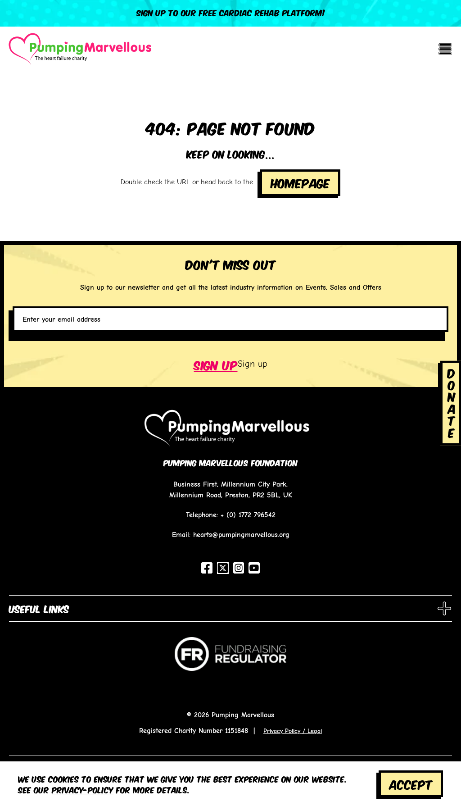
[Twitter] (223, 568)
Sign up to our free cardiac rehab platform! (230, 12)
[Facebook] (206, 568)
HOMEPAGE (300, 182)
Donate (451, 401)
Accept (411, 783)
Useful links (39, 608)
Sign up (216, 364)
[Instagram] (238, 568)
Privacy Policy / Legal (292, 730)
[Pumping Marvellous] (80, 49)
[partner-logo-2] (230, 659)
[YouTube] (254, 568)
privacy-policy (82, 789)
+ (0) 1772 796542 (248, 514)
